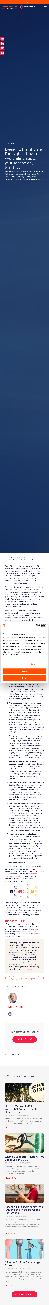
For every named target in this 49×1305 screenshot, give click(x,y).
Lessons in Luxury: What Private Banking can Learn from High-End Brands (24, 1210)
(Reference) (28, 969)
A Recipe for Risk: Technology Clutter (22, 1264)
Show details (36, 664)
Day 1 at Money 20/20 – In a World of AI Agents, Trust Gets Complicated (23, 1109)
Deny (24, 678)
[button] (45, 7)
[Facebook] (2, 53)
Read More (10, 1128)
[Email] (10, 1014)
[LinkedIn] (2, 43)
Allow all (24, 671)
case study (39, 905)
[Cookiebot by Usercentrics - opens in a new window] (35, 625)
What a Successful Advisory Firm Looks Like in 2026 (24, 1158)
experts (37, 934)
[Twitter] (2, 48)
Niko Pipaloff (17, 1007)
